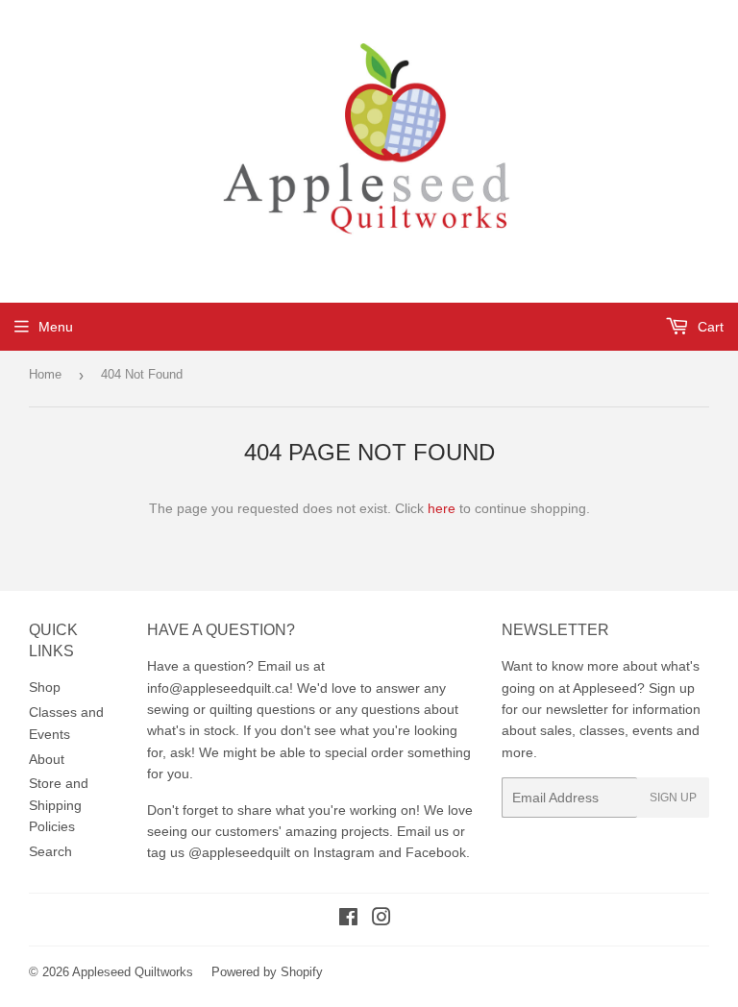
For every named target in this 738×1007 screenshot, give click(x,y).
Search (50, 851)
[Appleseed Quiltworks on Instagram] (381, 919)
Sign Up (673, 797)
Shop (45, 687)
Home (45, 374)
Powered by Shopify (267, 972)
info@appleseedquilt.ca (218, 688)
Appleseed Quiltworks (132, 972)
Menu (55, 326)
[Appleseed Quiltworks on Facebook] (348, 919)
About (46, 759)
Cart (709, 326)
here (441, 508)
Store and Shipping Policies (58, 804)
